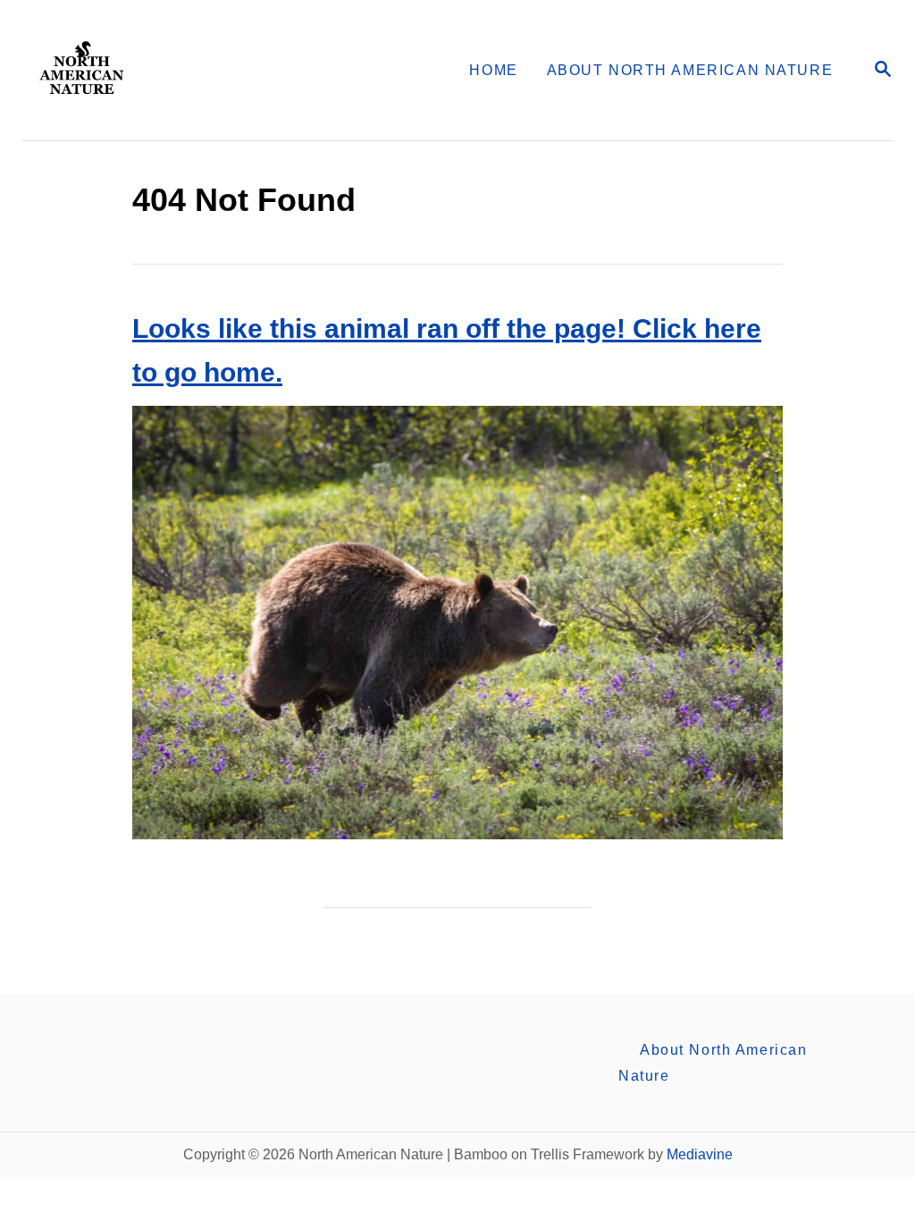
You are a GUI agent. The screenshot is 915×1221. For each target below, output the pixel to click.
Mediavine (700, 1154)
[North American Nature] (169, 70)
